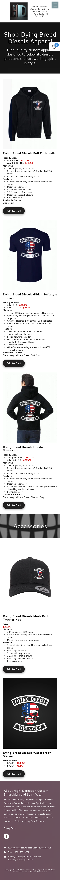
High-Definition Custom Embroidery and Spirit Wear (39, 9)
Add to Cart (13, 211)
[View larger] (30, 114)
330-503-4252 (22, 852)
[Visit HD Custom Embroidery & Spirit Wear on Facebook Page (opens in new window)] (6, 836)
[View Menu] (55, 5)
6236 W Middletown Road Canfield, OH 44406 (29, 847)
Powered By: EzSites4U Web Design (33, 872)
